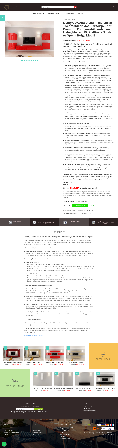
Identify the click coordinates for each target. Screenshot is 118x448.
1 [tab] (22, 60)
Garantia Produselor (37, 432)
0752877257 (89, 408)
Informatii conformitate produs (33, 335)
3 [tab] (26, 60)
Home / (65, 19)
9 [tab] (37, 60)
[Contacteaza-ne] (110, 7)
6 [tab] (31, 60)
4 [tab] (28, 60)
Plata (33, 428)
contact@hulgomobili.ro (89, 410)
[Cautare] (75, 7)
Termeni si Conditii (9, 430)
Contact (6, 434)
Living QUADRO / (71, 19)
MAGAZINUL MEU (9, 424)
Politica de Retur (36, 430)
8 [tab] (35, 60)
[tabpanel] (29, 39)
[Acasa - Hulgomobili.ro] (12, 7)
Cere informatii (86, 213)
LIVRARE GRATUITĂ (37, 434)
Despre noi (7, 428)
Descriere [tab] (59, 232)
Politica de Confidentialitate (19, 413)
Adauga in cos (80, 205)
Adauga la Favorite (71, 213)
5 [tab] (30, 60)
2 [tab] (24, 60)
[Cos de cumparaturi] (113, 7)
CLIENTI (34, 424)
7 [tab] (33, 60)
